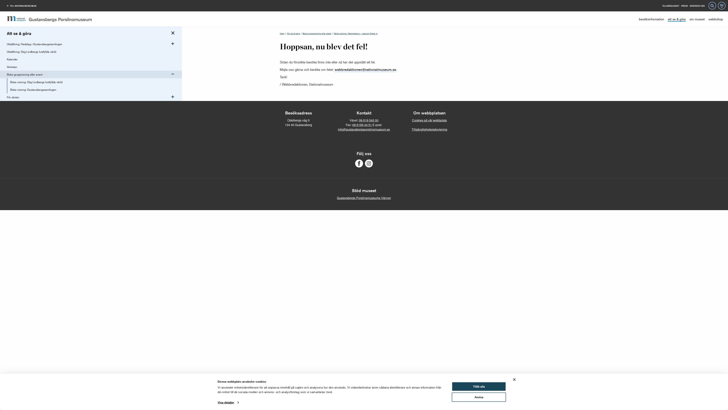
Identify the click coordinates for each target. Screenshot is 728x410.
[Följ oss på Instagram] (368, 163)
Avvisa (479, 397)
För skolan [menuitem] (13, 97)
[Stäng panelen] (514, 379)
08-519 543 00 (368, 120)
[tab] (173, 33)
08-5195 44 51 (362, 125)
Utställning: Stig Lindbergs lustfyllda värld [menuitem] (31, 51)
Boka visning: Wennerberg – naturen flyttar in (356, 33)
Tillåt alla (479, 386)
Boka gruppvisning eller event (317, 33)
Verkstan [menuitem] (12, 67)
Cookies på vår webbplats (429, 120)
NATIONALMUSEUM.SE (23, 6)
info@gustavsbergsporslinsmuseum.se (364, 129)
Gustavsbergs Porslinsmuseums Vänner (364, 198)
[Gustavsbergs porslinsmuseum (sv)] (49, 19)
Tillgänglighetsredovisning (429, 129)
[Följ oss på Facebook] (359, 163)
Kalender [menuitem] (12, 59)
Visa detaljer (226, 402)
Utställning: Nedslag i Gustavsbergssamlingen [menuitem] (34, 44)
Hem (282, 33)
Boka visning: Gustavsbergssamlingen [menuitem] (33, 89)
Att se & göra (293, 33)
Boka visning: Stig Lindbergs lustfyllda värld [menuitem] (36, 82)
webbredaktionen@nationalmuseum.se (365, 69)
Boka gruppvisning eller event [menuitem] (24, 74)
